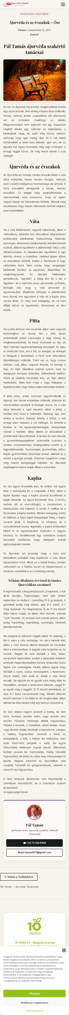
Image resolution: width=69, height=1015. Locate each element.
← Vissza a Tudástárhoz (18, 876)
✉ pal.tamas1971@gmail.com (34, 852)
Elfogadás (34, 993)
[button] (64, 950)
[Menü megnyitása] (63, 4)
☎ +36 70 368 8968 (34, 843)
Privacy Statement (35, 1010)
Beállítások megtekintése (34, 1002)
